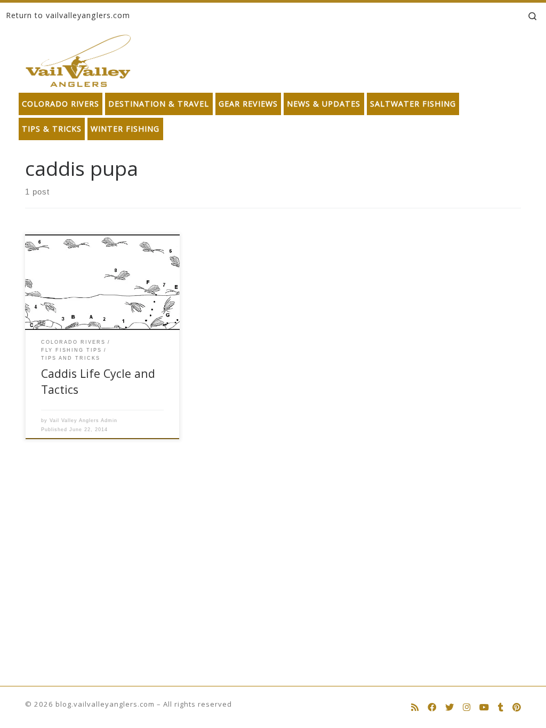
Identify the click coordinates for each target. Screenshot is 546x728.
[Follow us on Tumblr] (500, 707)
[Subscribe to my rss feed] (415, 707)
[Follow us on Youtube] (484, 707)
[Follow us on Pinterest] (516, 707)
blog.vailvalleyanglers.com (105, 704)
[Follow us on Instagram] (466, 707)
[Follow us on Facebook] (432, 707)
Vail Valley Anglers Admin (83, 420)
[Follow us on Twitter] (449, 707)
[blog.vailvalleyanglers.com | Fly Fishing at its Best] (78, 58)
